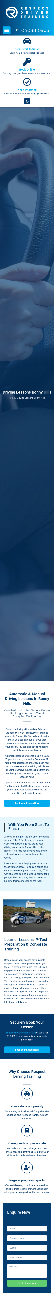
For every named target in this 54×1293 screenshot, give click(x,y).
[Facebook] (27, 101)
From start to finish (27, 49)
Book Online (27, 69)
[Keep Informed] (27, 82)
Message (11, 1263)
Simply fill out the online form (21, 1032)
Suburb (11, 1244)
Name (10, 1224)
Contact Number (15, 1234)
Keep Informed (27, 90)
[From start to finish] (27, 41)
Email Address (14, 1253)
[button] (7, 30)
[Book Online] (27, 62)
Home (12, 397)
